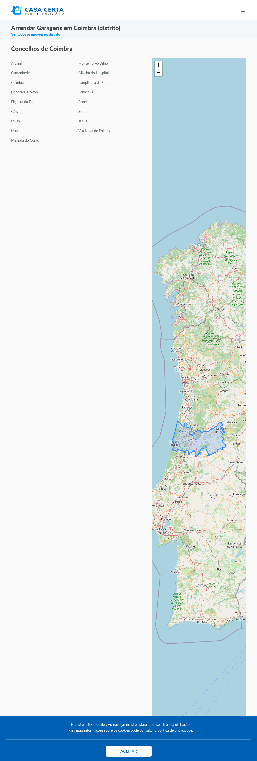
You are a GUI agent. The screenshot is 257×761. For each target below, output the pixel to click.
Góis (14, 111)
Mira (14, 130)
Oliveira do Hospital (93, 72)
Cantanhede (20, 72)
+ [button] (158, 65)
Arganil (16, 63)
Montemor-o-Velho (93, 63)
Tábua (82, 120)
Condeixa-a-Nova (24, 91)
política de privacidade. (175, 730)
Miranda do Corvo (25, 140)
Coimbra (17, 82)
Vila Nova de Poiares (94, 130)
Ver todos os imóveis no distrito (35, 34)
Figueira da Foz (22, 101)
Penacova (85, 91)
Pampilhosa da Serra (94, 82)
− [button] (158, 72)
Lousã (15, 120)
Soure (82, 111)
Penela (83, 101)
